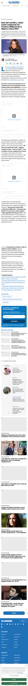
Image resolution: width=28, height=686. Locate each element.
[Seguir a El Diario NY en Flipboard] (18, 624)
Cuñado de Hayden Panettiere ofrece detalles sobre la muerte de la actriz (18, 355)
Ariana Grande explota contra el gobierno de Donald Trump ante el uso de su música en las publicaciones (13, 556)
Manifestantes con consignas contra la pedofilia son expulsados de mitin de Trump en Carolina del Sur (18, 382)
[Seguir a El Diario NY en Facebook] (1, 624)
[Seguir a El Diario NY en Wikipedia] (20, 624)
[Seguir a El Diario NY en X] (4, 624)
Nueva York (15, 387)
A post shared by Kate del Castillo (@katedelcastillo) (14, 134)
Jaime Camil (5, 302)
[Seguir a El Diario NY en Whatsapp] (23, 624)
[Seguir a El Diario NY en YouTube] (10, 624)
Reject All (14, 679)
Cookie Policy (20, 672)
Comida (15, 642)
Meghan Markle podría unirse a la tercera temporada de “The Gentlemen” (14, 531)
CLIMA (2, 660)
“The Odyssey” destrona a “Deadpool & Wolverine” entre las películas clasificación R (18, 341)
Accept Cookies (14, 683)
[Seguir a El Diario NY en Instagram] (7, 624)
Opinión (15, 647)
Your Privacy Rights (14, 675)
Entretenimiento (10, 19)
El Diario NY (3, 19)
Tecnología (3, 647)
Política (15, 377)
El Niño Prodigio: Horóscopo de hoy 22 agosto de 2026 (17, 371)
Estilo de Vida (4, 644)
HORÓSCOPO (17, 660)
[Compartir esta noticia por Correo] (17, 63)
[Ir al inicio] (6, 621)
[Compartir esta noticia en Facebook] (10, 63)
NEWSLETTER (17, 655)
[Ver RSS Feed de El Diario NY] (1, 627)
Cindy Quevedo (10, 59)
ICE (22, 5)
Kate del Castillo (11, 80)
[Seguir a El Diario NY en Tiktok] (12, 624)
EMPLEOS (3, 657)
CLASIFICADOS (4, 655)
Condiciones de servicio (18, 325)
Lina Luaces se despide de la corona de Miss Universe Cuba (18, 347)
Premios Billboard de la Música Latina (12, 299)
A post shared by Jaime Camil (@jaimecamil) (14, 196)
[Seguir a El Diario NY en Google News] (15, 624)
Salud (2, 642)
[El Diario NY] (14, 2)
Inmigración (16, 636)
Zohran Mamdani (6, 5)
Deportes (16, 639)
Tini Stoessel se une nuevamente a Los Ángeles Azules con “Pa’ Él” (13, 580)
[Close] (26, 665)
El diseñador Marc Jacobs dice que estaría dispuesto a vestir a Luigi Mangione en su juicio (12, 605)
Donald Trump (16, 5)
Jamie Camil (20, 80)
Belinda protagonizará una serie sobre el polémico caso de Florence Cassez (19, 334)
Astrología (15, 368)
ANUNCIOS (16, 663)
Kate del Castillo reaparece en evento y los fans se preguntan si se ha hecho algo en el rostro (13, 282)
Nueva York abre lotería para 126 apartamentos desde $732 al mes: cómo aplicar (18, 390)
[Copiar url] (21, 63)
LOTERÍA (3, 663)
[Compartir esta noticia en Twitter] (14, 63)
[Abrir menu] (1, 2)
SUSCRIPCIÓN (17, 657)
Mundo (2, 636)
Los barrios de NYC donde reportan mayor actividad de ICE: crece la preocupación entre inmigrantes (18, 411)
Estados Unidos (17, 634)
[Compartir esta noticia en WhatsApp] (7, 63)
